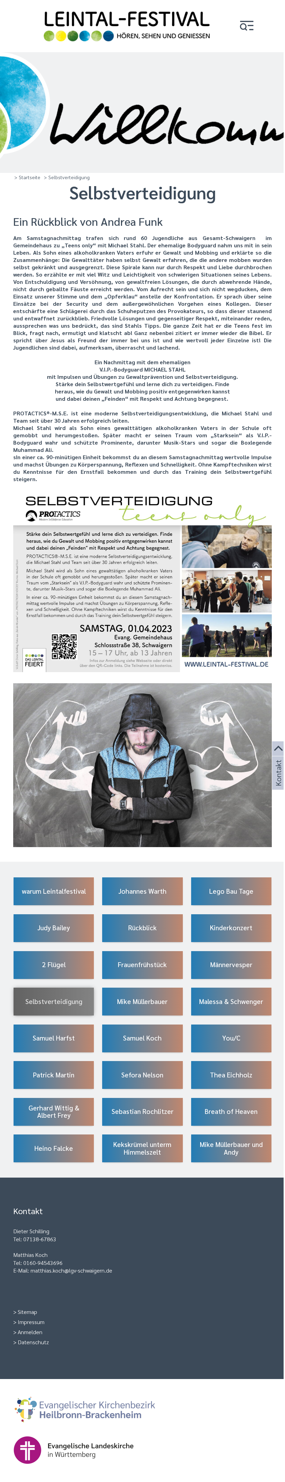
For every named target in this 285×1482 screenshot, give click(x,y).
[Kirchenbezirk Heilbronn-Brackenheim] (96, 1427)
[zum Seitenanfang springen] (278, 748)
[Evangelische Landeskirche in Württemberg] (84, 1467)
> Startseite (27, 177)
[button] (246, 26)
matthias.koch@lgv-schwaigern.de (71, 1270)
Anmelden (30, 1332)
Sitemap (27, 1311)
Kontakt (278, 781)
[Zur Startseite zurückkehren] (127, 9)
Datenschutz (33, 1342)
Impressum (31, 1321)
